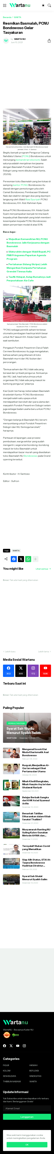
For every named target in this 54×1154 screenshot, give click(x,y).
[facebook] (4, 1045)
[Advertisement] (27, 74)
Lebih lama (43, 651)
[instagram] (24, 1045)
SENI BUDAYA (9, 1076)
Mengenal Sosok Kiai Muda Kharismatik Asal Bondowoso (35, 752)
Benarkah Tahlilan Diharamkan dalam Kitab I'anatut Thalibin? (36, 816)
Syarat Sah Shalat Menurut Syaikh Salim (34, 878)
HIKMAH (33, 1065)
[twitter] (11, 1045)
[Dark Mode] (43, 5)
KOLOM (6, 1070)
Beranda (7, 17)
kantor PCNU (20, 184)
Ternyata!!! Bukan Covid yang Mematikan (36, 847)
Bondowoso (30, 455)
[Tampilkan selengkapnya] (35, 559)
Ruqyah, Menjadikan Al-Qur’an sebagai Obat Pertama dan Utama (35, 768)
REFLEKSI (34, 1070)
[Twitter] (21, 559)
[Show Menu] (4, 5)
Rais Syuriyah (33, 199)
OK (27, 1144)
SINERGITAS (35, 1076)
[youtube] (17, 1045)
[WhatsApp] (28, 559)
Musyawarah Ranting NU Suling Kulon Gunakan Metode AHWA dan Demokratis (36, 832)
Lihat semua (42, 568)
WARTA (17, 17)
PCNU (25, 156)
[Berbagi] (48, 41)
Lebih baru (10, 651)
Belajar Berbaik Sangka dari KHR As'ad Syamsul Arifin (36, 800)
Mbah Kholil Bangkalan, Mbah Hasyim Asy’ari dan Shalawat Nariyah (36, 784)
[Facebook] (14, 559)
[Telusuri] (49, 5)
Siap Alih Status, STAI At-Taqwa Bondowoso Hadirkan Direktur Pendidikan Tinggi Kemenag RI (36, 862)
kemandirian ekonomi (28, 159)
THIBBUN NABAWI (12, 1081)
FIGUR (6, 1065)
